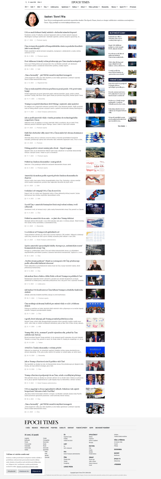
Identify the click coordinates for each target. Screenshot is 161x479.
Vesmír (116, 444)
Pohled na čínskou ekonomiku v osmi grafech (43, 162)
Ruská (44, 444)
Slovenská (45, 448)
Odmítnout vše (24, 471)
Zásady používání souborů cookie (27, 467)
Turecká (45, 453)
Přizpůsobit (11, 471)
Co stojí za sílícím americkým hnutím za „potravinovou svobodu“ (116, 72)
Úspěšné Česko (68, 437)
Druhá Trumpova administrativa (47, 112)
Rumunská (46, 442)
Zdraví (83, 7)
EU (64, 446)
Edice (39, 2)
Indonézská (28, 448)
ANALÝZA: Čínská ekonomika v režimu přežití (43, 348)
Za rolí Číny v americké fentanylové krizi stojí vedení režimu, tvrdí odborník (51, 205)
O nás (28, 428)
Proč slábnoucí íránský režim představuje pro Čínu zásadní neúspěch (53, 61)
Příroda (116, 446)
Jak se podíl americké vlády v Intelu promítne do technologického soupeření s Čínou (51, 119)
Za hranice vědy (118, 442)
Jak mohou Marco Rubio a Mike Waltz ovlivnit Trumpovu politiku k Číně (53, 276)
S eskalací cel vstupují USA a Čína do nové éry (43, 191)
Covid (90, 465)
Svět (32, 7)
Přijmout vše (37, 471)
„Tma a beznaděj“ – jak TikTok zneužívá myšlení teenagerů (48, 75)
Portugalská (46, 440)
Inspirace (91, 438)
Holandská (27, 446)
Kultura (74, 7)
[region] (24, 463)
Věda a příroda (93, 7)
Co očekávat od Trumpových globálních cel (42, 232)
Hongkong (66, 463)
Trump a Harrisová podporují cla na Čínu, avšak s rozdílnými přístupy (53, 375)
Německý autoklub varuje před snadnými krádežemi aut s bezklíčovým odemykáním (117, 119)
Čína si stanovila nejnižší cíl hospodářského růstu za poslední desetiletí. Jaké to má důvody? (54, 47)
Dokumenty (117, 461)
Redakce (35, 428)
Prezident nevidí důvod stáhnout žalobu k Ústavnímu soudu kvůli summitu (116, 55)
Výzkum (116, 434)
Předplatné (44, 428)
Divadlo (91, 452)
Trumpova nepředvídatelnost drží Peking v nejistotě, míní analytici (52, 104)
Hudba (90, 450)
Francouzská (28, 444)
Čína (45, 7)
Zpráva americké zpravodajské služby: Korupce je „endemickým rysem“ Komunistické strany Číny (54, 247)
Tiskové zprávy (81, 428)
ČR (26, 7)
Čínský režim (67, 459)
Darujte (62, 428)
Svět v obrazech (68, 448)
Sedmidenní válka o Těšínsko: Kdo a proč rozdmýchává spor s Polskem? (115, 38)
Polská (45, 438)
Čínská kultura (92, 454)
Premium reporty (42, 40)
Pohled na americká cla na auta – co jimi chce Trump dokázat (49, 218)
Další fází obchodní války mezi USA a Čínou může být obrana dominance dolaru (54, 134)
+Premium (133, 7)
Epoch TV (123, 7)
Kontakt (71, 428)
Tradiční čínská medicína (120, 436)
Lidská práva (55, 7)
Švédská (45, 451)
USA (38, 7)
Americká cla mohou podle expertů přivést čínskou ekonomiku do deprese (51, 176)
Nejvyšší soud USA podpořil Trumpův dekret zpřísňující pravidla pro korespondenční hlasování (117, 85)
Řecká (44, 446)
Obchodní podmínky (102, 428)
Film (90, 448)
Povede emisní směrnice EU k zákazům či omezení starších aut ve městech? (116, 94)
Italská (26, 449)
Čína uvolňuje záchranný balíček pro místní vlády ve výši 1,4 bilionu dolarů (52, 304)
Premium (39, 143)
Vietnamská (46, 457)
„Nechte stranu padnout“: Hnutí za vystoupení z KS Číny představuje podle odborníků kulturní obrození (52, 262)
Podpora (54, 428)
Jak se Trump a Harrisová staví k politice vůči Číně (45, 361)
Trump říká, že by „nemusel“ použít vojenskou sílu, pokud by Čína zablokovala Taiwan (51, 333)
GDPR (91, 428)
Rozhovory (116, 455)
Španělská (45, 449)
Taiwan (40, 343)
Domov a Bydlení (93, 440)
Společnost (65, 7)
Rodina (91, 437)
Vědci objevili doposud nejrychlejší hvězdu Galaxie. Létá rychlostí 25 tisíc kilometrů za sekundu (117, 64)
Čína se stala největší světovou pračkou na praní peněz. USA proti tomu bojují (53, 90)
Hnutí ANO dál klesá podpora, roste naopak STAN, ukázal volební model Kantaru (115, 47)
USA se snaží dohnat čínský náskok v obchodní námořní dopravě (51, 32)
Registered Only (42, 83)
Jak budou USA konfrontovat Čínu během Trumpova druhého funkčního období (54, 291)
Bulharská (27, 440)
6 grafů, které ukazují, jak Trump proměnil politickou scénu (49, 319)
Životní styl (91, 459)
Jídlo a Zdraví (92, 461)
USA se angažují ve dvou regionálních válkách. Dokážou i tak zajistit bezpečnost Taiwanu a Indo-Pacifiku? (52, 390)
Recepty (91, 442)
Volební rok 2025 (68, 440)
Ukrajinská (45, 455)
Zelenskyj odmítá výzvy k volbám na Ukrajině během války (117, 110)
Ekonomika (105, 7)
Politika (66, 438)
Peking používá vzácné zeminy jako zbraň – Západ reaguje (48, 148)
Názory (114, 7)
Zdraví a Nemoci (93, 463)
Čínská (26, 442)
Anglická (27, 438)
